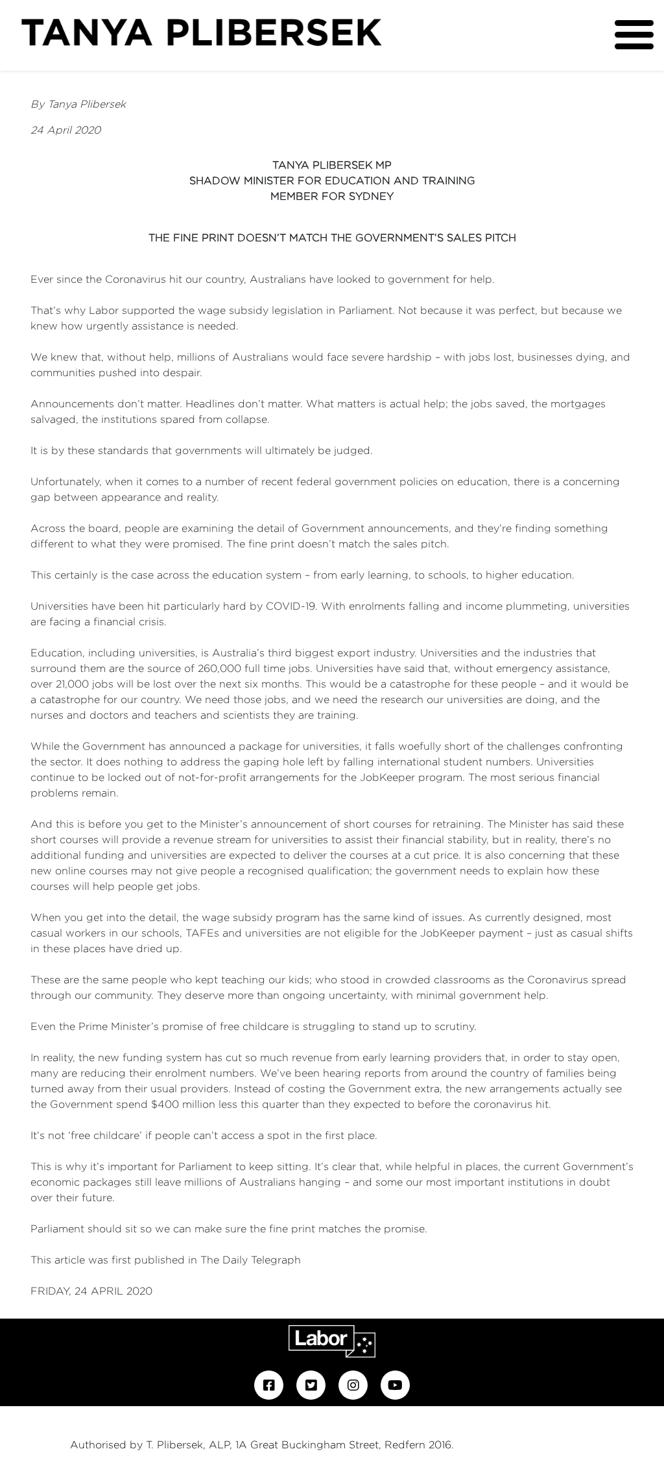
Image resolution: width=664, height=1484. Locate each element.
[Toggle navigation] (634, 34)
